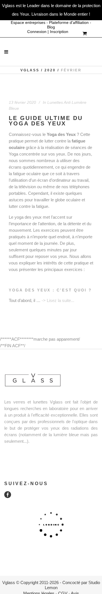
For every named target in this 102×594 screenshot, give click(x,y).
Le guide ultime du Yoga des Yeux (46, 121)
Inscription (59, 31)
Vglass (29, 70)
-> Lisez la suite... (58, 300)
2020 (50, 70)
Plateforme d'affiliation (69, 22)
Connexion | (38, 31)
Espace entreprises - (30, 22)
